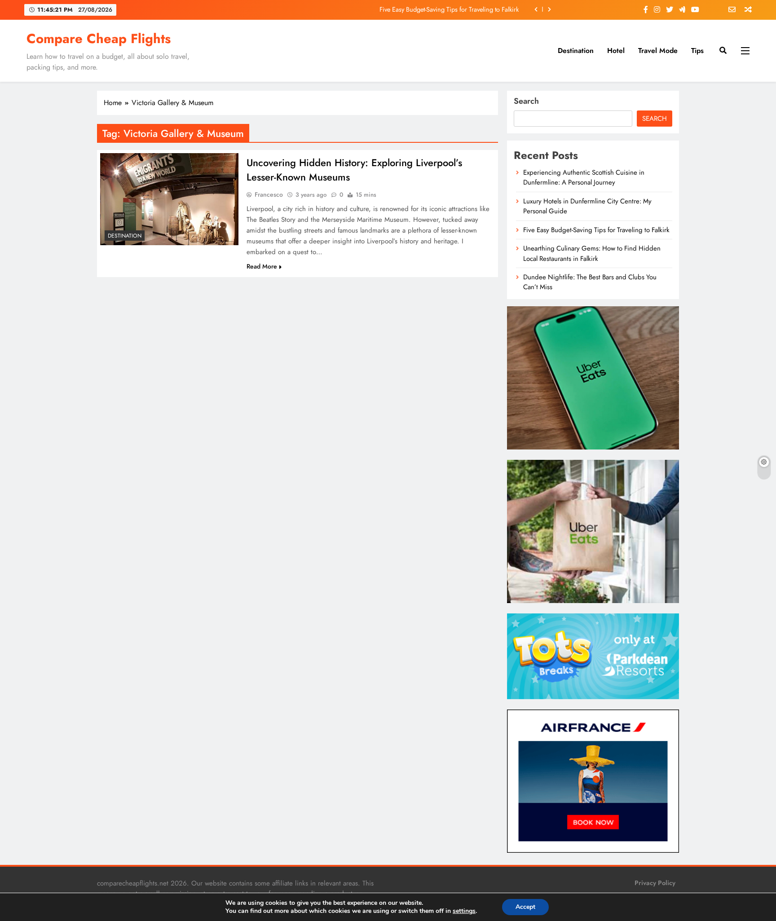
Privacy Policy (655, 882)
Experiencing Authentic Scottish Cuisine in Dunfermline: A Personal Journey (583, 177)
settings (464, 911)
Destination (576, 50)
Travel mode (658, 50)
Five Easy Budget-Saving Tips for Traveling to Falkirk (449, 9)
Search (526, 101)
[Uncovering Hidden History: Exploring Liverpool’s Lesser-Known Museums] (169, 199)
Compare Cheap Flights (98, 38)
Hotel (616, 50)
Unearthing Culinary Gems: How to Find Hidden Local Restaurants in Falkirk (592, 253)
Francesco (269, 194)
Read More (262, 266)
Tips (697, 50)
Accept (525, 907)
